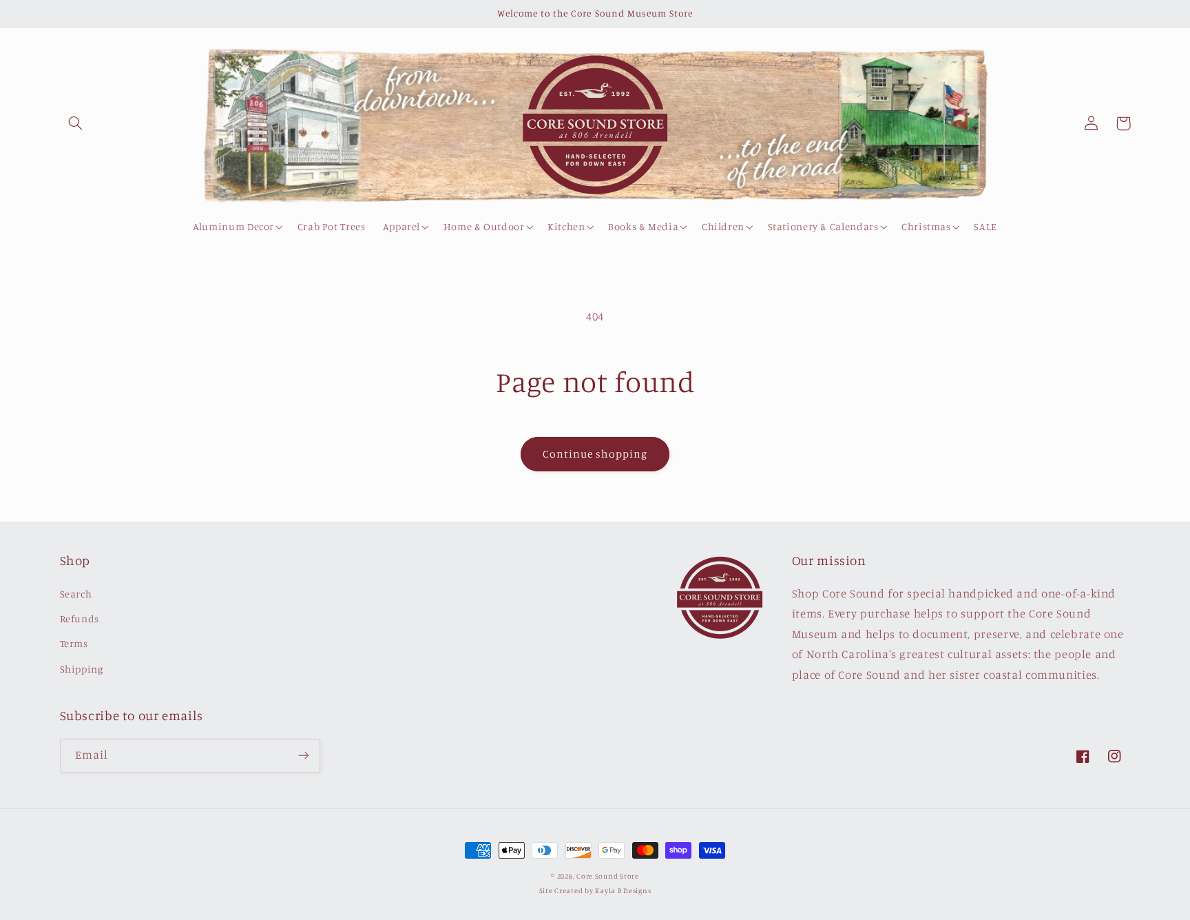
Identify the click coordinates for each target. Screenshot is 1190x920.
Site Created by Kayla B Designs (595, 890)
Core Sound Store (607, 876)
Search (76, 594)
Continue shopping (595, 453)
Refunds (79, 618)
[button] (76, 123)
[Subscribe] (303, 756)
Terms (74, 643)
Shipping (81, 669)
